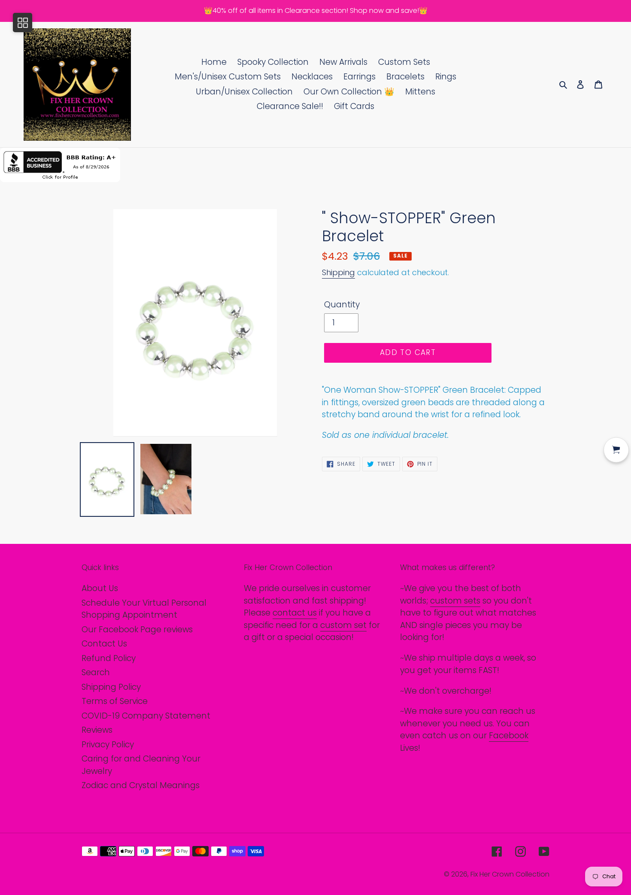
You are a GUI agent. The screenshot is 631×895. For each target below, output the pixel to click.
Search (96, 672)
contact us (295, 613)
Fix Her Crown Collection (509, 874)
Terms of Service (115, 701)
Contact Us (104, 643)
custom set (343, 625)
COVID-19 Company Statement (146, 716)
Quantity (342, 304)
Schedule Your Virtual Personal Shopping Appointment (144, 609)
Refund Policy (109, 658)
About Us (100, 588)
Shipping (338, 272)
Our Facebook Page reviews (137, 629)
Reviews (97, 730)
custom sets (455, 601)
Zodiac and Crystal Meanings (141, 785)
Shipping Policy (111, 687)
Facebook (508, 735)
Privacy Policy (108, 744)
